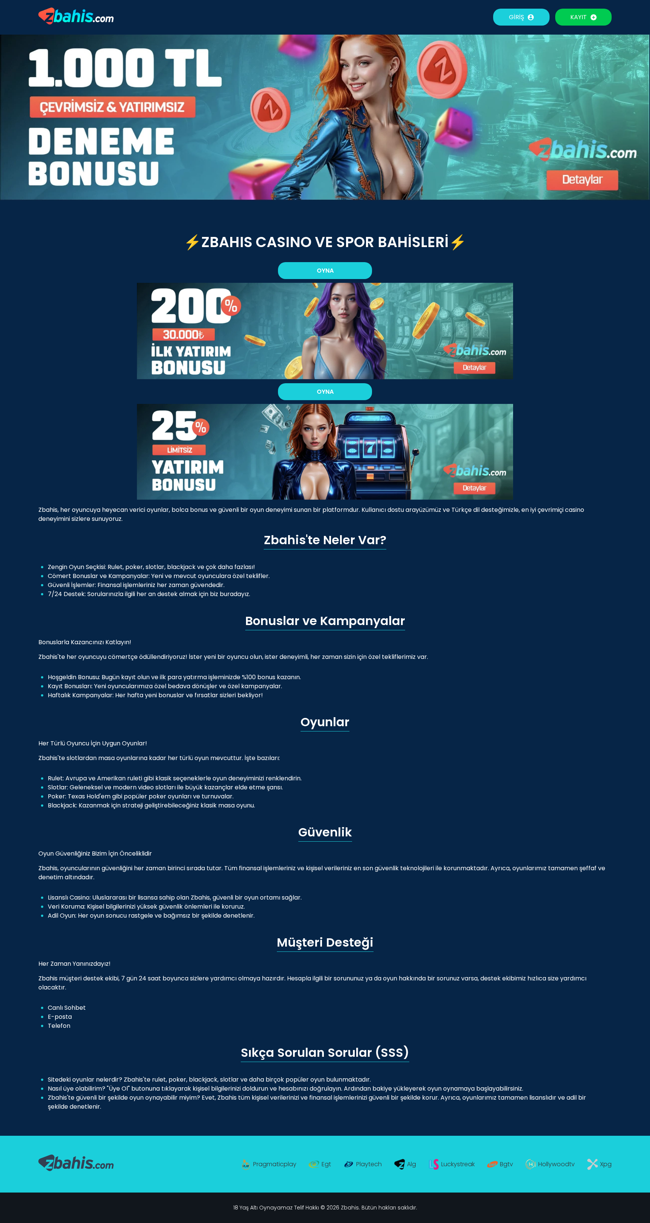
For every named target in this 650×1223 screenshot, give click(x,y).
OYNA (325, 270)
